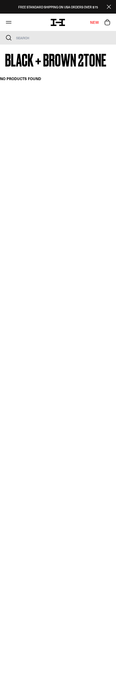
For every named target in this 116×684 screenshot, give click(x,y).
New (94, 22)
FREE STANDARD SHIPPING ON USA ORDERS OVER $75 (58, 7)
